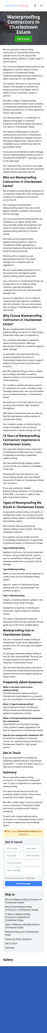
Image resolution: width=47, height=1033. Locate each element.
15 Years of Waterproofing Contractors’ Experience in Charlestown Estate (17, 917)
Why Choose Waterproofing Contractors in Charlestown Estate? (21, 908)
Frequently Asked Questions (18, 939)
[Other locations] (35, 5)
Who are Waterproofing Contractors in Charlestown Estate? (23, 901)
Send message (23, 883)
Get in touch (23, 39)
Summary (9, 947)
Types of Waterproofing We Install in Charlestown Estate (22, 926)
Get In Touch (11, 943)
